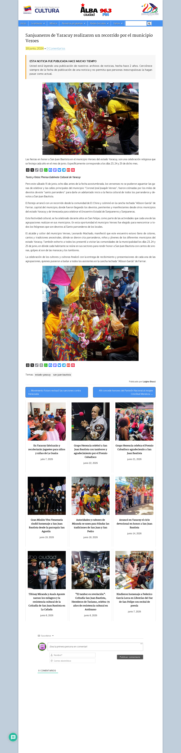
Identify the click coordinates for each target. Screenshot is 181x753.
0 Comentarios (56, 48)
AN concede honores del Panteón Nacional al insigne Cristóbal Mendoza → (126, 392)
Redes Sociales (98, 23)
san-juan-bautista (62, 374)
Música (53, 23)
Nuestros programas (72, 23)
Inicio (23, 23)
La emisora (36, 23)
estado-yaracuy (43, 374)
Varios (117, 23)
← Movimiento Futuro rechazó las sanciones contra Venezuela (54, 392)
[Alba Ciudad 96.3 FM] (90, 10)
